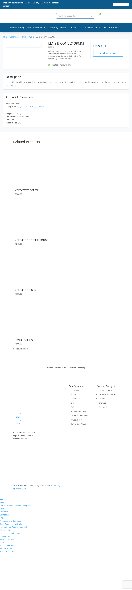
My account (5, 530)
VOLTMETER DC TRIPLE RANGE (31, 240)
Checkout (4, 511)
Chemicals (103, 407)
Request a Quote (7, 539)
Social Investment (78, 411)
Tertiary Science (92, 27)
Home (5, 37)
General (75, 27)
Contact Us (114, 27)
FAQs (73, 407)
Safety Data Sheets (79, 424)
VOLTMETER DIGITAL (26, 290)
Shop (2, 542)
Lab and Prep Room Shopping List (14, 527)
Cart (2, 509)
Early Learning (17, 27)
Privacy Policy (76, 420)
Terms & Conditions (79, 415)
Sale (104, 27)
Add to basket (108, 53)
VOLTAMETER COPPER (27, 190)
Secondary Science (57, 27)
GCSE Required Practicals (11, 524)
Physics (31, 37)
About (73, 394)
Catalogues (75, 390)
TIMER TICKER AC (24, 339)
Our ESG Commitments (10, 533)
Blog (73, 403)
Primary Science (34, 27)
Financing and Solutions (10, 521)
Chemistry (103, 403)
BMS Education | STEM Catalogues (15, 505)
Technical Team (7, 548)
